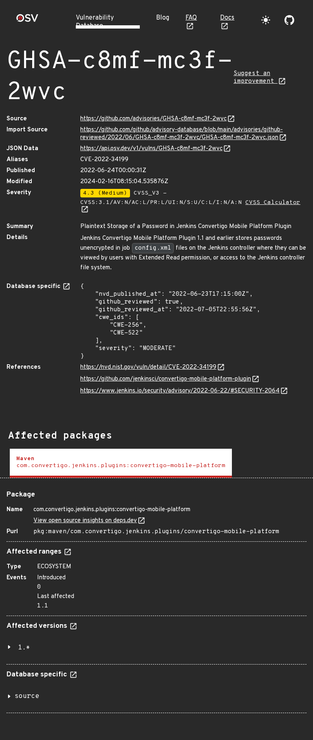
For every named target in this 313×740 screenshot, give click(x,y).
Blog (162, 18)
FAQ (191, 18)
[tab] (121, 463)
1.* (24, 648)
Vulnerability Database (95, 22)
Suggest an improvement (256, 77)
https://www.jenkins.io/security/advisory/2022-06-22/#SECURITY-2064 (180, 391)
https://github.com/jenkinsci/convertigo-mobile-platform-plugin (165, 379)
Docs (227, 18)
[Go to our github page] (289, 20)
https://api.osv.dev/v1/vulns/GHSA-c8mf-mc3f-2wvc (151, 149)
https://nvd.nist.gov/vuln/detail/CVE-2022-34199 (148, 367)
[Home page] (27, 20)
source (27, 696)
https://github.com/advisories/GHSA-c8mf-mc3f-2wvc (153, 119)
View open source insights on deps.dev (85, 521)
